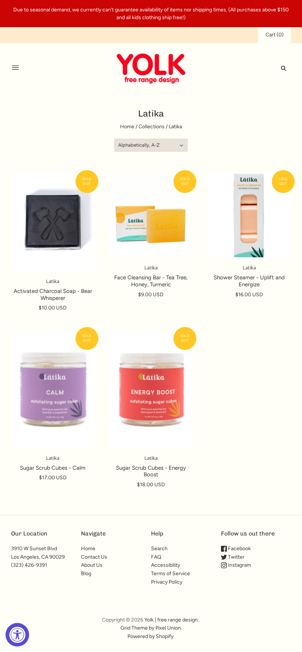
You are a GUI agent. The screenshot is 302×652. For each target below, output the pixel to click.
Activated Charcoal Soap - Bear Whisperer (53, 294)
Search (159, 548)
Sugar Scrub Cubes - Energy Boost (151, 471)
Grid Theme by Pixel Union (150, 628)
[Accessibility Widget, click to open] (17, 634)
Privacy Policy (166, 582)
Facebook (239, 548)
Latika (52, 281)
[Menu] (15, 68)
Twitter (236, 557)
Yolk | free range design (171, 620)
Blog (86, 573)
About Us (91, 565)
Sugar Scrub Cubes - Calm (52, 468)
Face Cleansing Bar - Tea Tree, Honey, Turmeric (150, 281)
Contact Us (94, 557)
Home (127, 126)
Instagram (239, 565)
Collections (151, 126)
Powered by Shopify (150, 636)
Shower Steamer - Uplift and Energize (249, 281)
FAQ (156, 557)
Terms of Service (170, 573)
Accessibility (165, 565)
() (275, 35)
